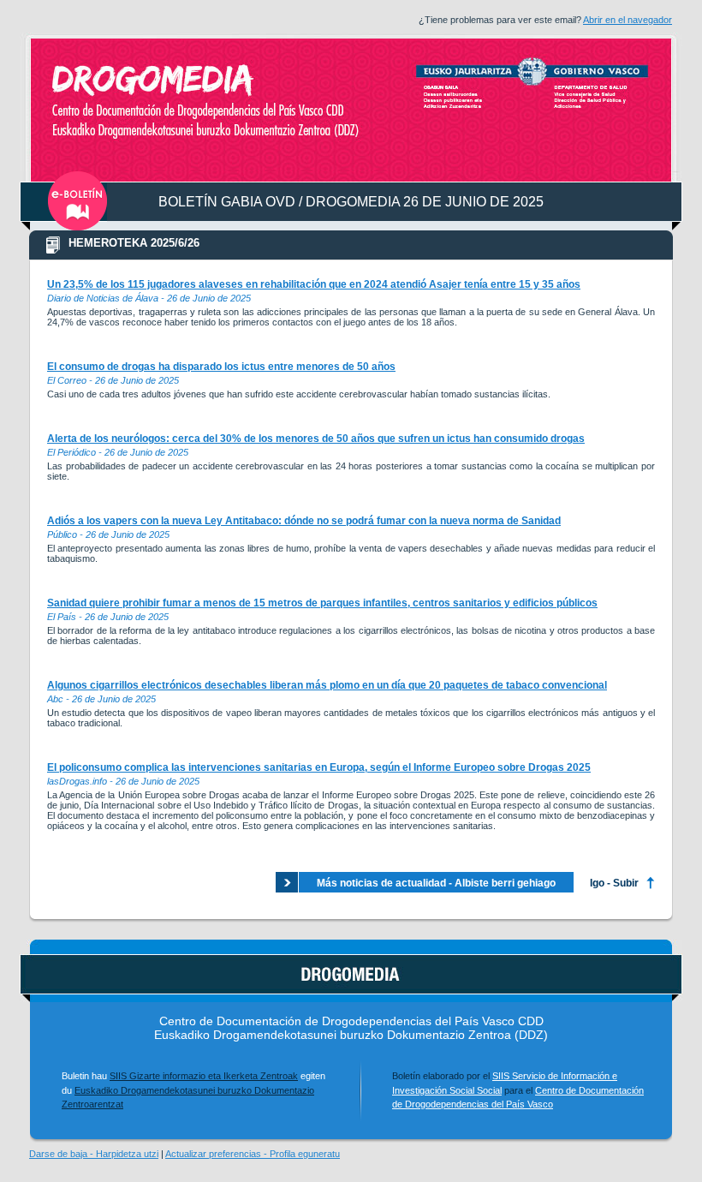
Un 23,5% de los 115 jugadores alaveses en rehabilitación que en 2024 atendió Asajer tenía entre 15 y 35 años (313, 284)
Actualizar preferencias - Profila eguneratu (252, 1154)
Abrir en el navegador (627, 20)
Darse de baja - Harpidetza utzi (93, 1154)
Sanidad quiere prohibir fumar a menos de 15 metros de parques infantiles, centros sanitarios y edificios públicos (322, 603)
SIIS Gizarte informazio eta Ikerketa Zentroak (204, 1076)
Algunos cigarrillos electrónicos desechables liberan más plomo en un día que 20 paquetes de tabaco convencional (327, 685)
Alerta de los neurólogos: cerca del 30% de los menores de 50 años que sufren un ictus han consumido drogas (316, 439)
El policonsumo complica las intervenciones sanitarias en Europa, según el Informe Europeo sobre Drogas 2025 (319, 767)
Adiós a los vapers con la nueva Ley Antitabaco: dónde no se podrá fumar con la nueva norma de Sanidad (304, 521)
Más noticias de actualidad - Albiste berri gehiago (436, 883)
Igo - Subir (614, 883)
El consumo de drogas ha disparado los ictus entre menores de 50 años (221, 367)
